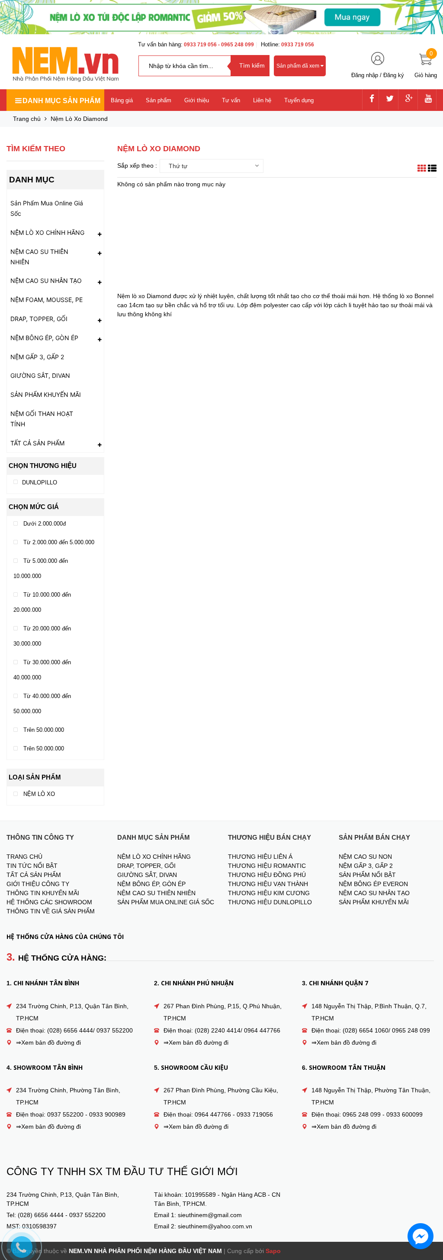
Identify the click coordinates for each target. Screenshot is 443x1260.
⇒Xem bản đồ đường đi (48, 1042)
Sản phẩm (158, 100)
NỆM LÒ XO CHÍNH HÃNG (47, 232)
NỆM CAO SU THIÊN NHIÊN (39, 257)
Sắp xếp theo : (137, 165)
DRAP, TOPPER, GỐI (38, 318)
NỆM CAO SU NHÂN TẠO (46, 280)
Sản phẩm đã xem (298, 66)
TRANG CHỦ (24, 856)
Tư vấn (231, 100)
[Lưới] (421, 169)
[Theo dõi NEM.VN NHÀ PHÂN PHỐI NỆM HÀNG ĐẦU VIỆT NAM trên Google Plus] (409, 99)
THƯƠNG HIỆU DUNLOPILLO (270, 902)
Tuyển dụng (299, 100)
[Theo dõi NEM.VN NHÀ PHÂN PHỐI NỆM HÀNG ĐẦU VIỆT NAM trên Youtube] (428, 99)
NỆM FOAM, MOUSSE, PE (46, 299)
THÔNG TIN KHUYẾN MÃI (42, 893)
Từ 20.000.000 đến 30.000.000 (42, 636)
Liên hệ (262, 100)
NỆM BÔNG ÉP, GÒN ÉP (44, 337)
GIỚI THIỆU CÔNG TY (37, 883)
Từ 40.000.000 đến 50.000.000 (42, 703)
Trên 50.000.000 (43, 730)
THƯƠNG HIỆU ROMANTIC (267, 865)
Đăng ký (393, 75)
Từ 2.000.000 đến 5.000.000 (58, 542)
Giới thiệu (196, 100)
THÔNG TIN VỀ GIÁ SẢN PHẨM (50, 911)
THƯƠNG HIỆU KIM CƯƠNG (269, 893)
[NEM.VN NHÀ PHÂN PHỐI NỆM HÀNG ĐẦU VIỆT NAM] (64, 64)
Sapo (273, 1250)
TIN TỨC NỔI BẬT (32, 865)
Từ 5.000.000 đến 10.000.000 (40, 568)
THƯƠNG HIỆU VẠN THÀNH (268, 883)
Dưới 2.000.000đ (44, 523)
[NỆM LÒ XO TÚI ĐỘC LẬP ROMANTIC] (221, 17)
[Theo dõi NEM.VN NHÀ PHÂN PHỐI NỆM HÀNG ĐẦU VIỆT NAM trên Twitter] (390, 99)
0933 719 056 (201, 45)
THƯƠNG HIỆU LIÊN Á (260, 856)
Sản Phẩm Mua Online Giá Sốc (46, 208)
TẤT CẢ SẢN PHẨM (37, 443)
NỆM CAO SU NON (365, 856)
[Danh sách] (432, 169)
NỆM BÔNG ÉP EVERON (373, 883)
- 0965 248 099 (236, 45)
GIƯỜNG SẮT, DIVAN (40, 375)
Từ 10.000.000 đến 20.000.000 (42, 602)
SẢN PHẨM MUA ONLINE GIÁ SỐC (165, 902)
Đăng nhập (364, 75)
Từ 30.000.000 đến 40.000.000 (42, 670)
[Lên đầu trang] (428, 1210)
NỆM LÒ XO (38, 794)
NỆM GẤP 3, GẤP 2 (37, 356)
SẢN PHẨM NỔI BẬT (367, 874)
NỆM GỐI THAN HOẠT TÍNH (41, 419)
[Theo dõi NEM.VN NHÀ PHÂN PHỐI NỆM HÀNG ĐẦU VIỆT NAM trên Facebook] (371, 99)
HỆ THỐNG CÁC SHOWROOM (49, 902)
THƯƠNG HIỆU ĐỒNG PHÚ (267, 874)
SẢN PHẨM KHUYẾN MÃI (45, 394)
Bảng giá (122, 100)
